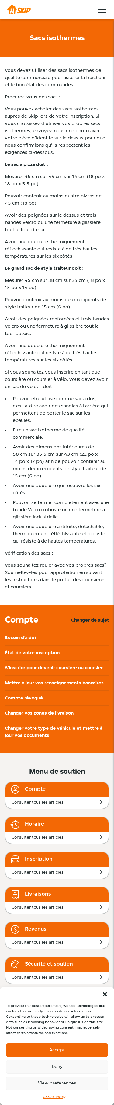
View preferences (57, 1083)
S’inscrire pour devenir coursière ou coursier (54, 668)
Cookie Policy (54, 1097)
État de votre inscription (32, 653)
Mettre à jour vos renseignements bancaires (54, 683)
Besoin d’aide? (20, 637)
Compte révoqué (24, 698)
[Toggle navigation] (102, 9)
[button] (105, 994)
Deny (57, 1067)
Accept (57, 1050)
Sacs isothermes (57, 38)
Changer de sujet (90, 620)
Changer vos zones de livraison (39, 713)
